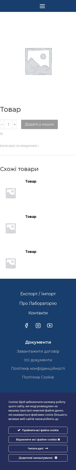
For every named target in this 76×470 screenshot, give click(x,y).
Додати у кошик (39, 124)
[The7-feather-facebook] (26, 325)
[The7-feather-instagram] (38, 325)
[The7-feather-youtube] (49, 325)
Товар (30, 181)
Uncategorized (26, 145)
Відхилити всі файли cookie (37, 439)
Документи (38, 342)
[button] (2, 134)
